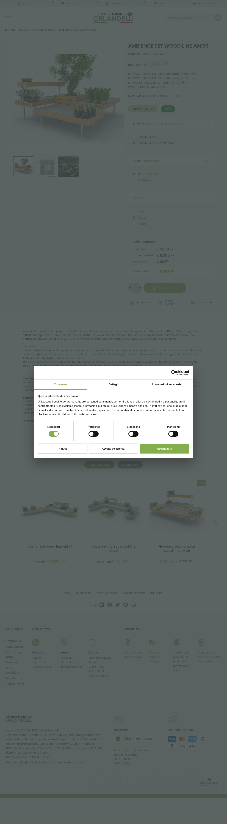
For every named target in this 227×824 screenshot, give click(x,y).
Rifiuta (63, 448)
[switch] (93, 434)
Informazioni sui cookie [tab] (166, 384)
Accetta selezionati (113, 448)
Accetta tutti (164, 448)
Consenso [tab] (60, 384)
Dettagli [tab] (113, 384)
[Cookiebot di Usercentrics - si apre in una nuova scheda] (173, 372)
